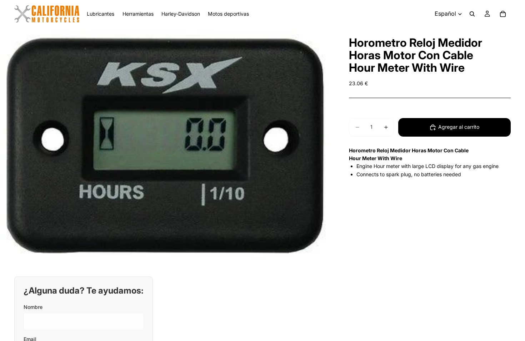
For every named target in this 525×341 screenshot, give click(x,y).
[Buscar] (472, 14)
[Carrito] (503, 14)
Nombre (33, 307)
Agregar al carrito (458, 127)
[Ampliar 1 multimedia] (166, 147)
